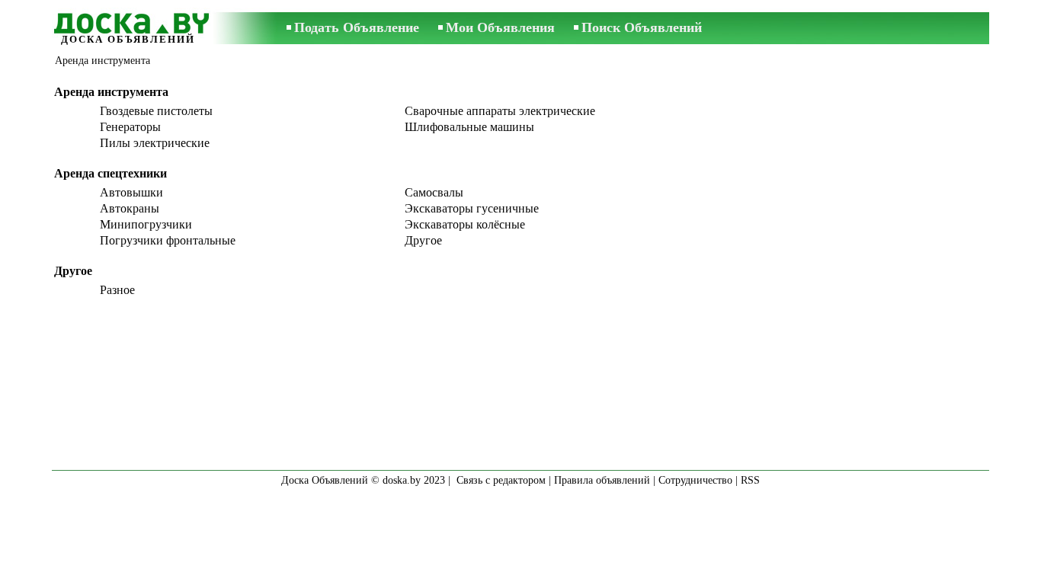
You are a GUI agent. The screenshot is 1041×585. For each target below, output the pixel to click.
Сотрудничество (695, 480)
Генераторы (130, 126)
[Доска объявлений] (128, 21)
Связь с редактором (501, 480)
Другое (423, 240)
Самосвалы (434, 192)
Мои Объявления (500, 27)
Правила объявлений (602, 480)
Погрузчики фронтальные (167, 240)
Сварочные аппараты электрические (500, 110)
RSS (750, 480)
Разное (117, 289)
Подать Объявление (356, 27)
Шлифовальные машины (469, 126)
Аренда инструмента (102, 60)
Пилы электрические (155, 142)
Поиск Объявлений (641, 27)
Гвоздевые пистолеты (156, 110)
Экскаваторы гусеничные (472, 208)
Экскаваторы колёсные (465, 224)
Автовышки (131, 192)
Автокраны (129, 208)
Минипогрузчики (146, 224)
